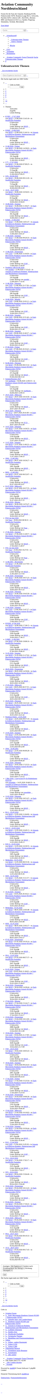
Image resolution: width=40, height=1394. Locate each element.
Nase (10, 520)
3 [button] (5, 93)
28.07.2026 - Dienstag (13, 411)
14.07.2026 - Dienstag (13, 427)
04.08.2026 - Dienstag (13, 363)
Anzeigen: (6, 1266)
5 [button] (5, 97)
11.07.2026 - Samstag (13, 442)
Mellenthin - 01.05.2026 (13, 908)
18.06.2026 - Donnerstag (14, 576)
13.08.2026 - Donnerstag (14, 252)
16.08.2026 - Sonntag (13, 204)
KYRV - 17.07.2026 (12, 116)
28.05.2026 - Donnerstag (14, 669)
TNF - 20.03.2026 (11, 1049)
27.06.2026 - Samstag (13, 532)
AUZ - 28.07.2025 (12, 1248)
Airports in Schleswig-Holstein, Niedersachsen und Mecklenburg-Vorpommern (21, 134)
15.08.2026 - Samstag (13, 236)
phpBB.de (25, 1374)
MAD (10, 118)
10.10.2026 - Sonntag (13, 892)
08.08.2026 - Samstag (13, 331)
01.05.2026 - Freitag (12, 969)
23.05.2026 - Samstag (13, 733)
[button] (6, 83)
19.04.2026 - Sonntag (13, 1033)
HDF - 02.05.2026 (11, 876)
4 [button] (5, 95)
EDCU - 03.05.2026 (12, 828)
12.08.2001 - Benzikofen (14, 562)
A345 (10, 254)
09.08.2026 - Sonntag (13, 315)
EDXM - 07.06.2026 (12, 623)
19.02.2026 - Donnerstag (14, 1186)
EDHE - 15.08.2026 (12, 220)
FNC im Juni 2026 (11, 548)
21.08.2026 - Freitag (12, 146)
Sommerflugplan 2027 (13, 379)
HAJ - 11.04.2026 (11, 1142)
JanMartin (11, 381)
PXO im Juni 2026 (12, 518)
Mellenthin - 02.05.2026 (13, 860)
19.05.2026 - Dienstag (13, 763)
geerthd (11, 269)
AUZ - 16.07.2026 (12, 190)
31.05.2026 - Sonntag (13, 653)
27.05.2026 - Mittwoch (13, 685)
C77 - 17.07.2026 (11, 162)
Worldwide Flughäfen (13, 120)
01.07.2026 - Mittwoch (13, 486)
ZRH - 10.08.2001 (11, 749)
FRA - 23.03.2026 (11, 955)
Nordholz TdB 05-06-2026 (14, 268)
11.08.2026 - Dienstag (13, 283)
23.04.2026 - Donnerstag (14, 1017)
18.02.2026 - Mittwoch (13, 1218)
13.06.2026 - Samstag (13, 607)
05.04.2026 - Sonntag (13, 1202)
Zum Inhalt (5, 26)
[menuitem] (19, 40)
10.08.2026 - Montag (12, 299)
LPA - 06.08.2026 (11, 176)
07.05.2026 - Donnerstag (14, 939)
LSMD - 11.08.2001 (12, 639)
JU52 (10, 413)
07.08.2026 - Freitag (12, 347)
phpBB (12, 1368)
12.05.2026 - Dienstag (13, 796)
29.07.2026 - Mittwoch (13, 395)
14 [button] (6, 101)
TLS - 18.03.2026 (11, 1158)
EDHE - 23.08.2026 (12, 130)
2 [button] (5, 91)
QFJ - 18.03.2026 (11, 1172)
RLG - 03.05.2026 (11, 812)
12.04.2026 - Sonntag (13, 1126)
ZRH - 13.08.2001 (11, 458)
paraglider (11, 782)
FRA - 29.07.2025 (11, 1234)
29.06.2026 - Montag (12, 502)
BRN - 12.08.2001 (12, 472)
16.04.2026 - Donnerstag (14, 1095)
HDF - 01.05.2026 (11, 924)
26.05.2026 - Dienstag (13, 701)
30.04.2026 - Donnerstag (14, 985)
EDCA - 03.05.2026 (12, 844)
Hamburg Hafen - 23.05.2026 (15, 717)
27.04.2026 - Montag (12, 1001)
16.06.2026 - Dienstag (13, 592)
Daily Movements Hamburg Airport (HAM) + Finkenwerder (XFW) (21, 150)
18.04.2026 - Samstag (13, 1063)
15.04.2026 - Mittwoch (13, 1110)
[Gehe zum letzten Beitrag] (29, 126)
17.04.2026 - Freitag (12, 1079)
